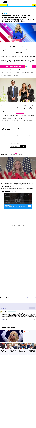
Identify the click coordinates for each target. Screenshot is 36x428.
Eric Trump (11, 115)
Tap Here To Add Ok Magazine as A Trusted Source (14, 66)
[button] (2, 2)
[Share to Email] (29, 50)
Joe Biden (16, 183)
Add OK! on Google (18, 52)
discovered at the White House (28, 60)
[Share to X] (15, 50)
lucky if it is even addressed (13, 74)
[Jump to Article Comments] (4, 50)
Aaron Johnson (12, 46)
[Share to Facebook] (8, 50)
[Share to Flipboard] (21, 50)
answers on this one (20, 113)
